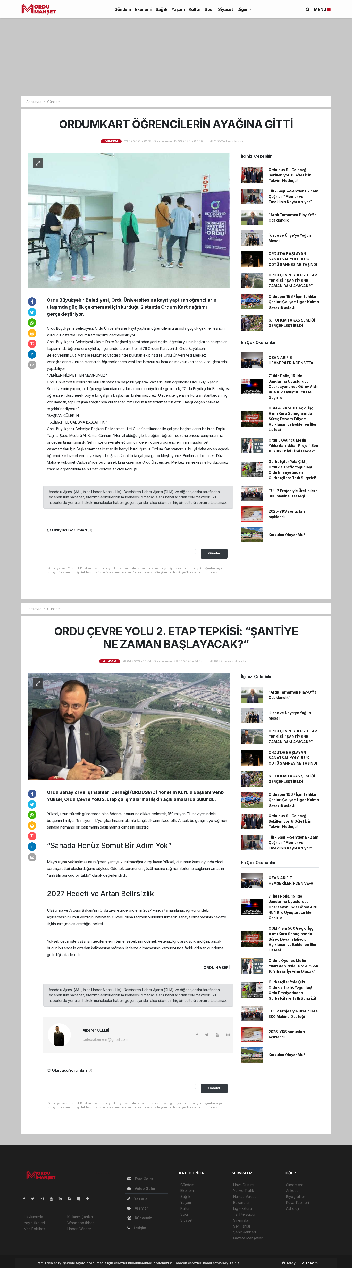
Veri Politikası (35, 1229)
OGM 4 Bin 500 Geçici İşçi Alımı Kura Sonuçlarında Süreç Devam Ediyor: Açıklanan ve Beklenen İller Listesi (293, 419)
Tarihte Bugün (244, 1214)
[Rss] (71, 1198)
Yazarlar (141, 1198)
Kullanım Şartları (80, 1217)
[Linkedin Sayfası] (62, 1198)
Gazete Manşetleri (248, 1238)
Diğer (243, 9)
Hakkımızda (33, 1217)
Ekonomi (143, 9)
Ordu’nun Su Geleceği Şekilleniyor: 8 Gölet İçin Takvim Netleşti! (290, 175)
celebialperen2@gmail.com (105, 1039)
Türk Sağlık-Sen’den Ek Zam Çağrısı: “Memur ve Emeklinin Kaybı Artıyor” (294, 196)
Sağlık (161, 9)
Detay (290, 1263)
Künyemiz (143, 1218)
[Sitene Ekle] (89, 1198)
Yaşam (178, 9)
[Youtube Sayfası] (53, 1198)
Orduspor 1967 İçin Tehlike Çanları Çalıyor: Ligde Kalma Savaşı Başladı (294, 301)
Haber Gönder (79, 1229)
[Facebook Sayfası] (26, 1198)
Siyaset (225, 9)
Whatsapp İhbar (80, 1223)
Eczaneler (241, 1202)
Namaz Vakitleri (245, 1196)
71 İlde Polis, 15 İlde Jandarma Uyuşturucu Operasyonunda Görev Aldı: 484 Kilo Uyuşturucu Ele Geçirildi (293, 387)
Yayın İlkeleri (34, 1223)
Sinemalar (241, 1220)
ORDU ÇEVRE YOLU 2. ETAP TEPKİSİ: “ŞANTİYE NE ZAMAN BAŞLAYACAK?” (293, 280)
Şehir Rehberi (244, 1232)
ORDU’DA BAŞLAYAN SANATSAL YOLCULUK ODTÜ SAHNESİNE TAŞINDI (293, 259)
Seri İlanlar (241, 1226)
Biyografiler (295, 1196)
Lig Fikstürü (242, 1208)
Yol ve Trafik (243, 1190)
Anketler (293, 1190)
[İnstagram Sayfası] (44, 1198)
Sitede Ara (294, 1184)
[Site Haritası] (81, 1198)
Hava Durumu (244, 1184)
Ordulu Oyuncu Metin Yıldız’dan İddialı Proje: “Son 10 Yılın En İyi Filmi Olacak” (293, 445)
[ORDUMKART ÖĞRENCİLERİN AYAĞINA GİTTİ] (129, 220)
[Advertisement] (176, 57)
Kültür (194, 9)
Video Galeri (144, 1188)
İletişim (139, 1227)
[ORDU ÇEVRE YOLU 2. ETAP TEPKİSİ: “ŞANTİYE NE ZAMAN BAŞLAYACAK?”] (129, 726)
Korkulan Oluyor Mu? (287, 534)
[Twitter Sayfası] (35, 1198)
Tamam (311, 1263)
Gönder (214, 553)
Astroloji (292, 1208)
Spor (209, 9)
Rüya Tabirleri (297, 1202)
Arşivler (141, 1208)
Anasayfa (34, 101)
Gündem (122, 9)
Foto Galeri (144, 1179)
